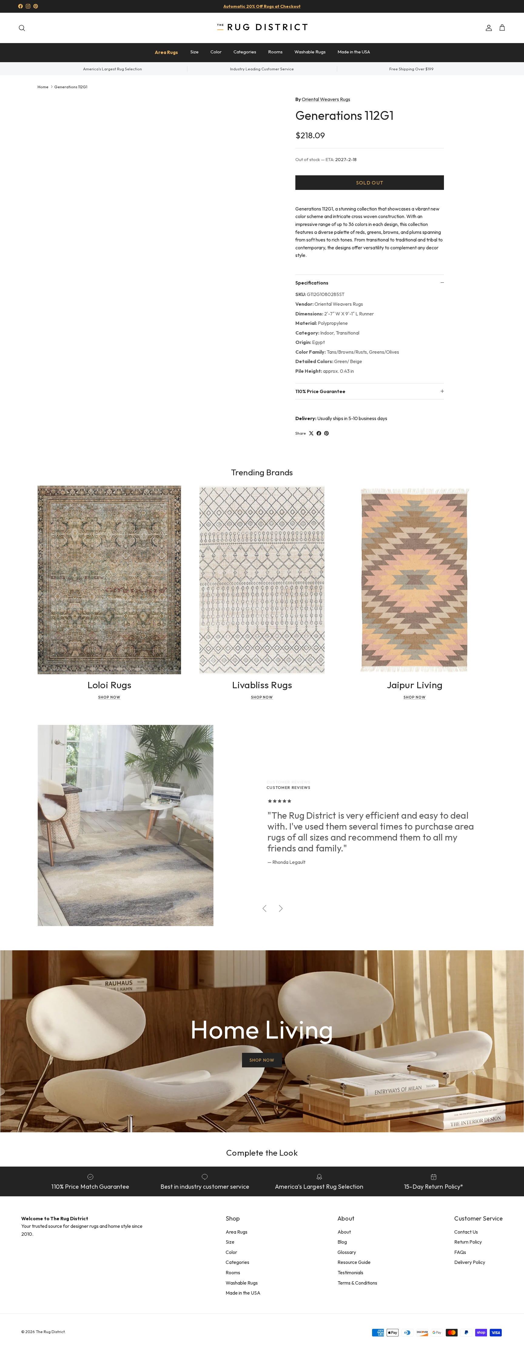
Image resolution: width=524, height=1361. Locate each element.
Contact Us (466, 1232)
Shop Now (109, 697)
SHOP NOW (262, 1060)
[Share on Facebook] (319, 433)
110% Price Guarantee (320, 391)
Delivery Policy (469, 1262)
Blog (342, 1242)
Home (43, 86)
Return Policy (468, 1242)
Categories (244, 52)
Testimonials (350, 1272)
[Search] (21, 28)
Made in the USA (354, 52)
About (344, 1232)
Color (216, 52)
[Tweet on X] (311, 433)
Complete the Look (261, 1152)
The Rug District (50, 1331)
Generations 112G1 (70, 86)
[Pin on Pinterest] (326, 433)
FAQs (460, 1252)
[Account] (487, 28)
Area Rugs (166, 52)
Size (194, 52)
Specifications (311, 283)
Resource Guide (354, 1262)
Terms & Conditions (357, 1283)
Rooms (275, 52)
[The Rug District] (262, 28)
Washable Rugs (310, 52)
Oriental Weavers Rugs (326, 99)
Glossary (347, 1252)
